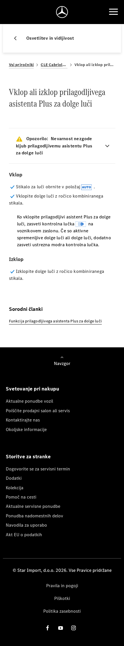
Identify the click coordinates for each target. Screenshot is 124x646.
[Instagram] (73, 627)
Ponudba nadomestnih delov (34, 516)
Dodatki (14, 478)
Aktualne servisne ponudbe (33, 506)
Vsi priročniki (21, 64)
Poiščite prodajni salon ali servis (38, 411)
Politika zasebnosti (62, 611)
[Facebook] (47, 627)
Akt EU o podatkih (24, 535)
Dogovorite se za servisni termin (38, 469)
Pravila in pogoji (62, 586)
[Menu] (113, 12)
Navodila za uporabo (26, 525)
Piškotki (62, 598)
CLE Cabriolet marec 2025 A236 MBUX (54, 64)
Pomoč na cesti (21, 497)
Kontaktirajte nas (23, 420)
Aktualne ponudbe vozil (29, 401)
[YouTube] (60, 627)
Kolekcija (14, 488)
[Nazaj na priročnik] (17, 38)
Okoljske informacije (26, 429)
